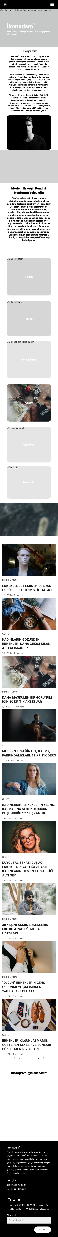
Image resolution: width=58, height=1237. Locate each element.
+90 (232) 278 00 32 (16, 1185)
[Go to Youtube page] (19, 1199)
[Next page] (43, 1058)
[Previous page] (14, 1058)
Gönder (42, 1230)
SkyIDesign (38, 1205)
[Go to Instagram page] (9, 1199)
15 (39, 1058)
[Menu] (52, 4)
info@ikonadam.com (16, 1189)
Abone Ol (11, 1215)
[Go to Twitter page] (14, 1199)
